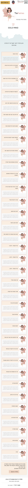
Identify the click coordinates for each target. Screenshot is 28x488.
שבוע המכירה (15, 429)
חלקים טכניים (15, 383)
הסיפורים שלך (15, 314)
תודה (17, 452)
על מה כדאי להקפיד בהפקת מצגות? (10, 360)
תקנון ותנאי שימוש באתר (14, 481)
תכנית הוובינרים (14, 417)
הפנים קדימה (15, 440)
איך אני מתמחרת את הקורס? (12, 371)
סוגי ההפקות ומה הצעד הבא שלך (11, 337)
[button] (25, 2)
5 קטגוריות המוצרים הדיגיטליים (11, 91)
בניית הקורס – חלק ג (13, 268)
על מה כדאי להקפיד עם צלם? (12, 348)
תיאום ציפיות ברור (14, 303)
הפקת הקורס (15, 326)
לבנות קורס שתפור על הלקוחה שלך (11, 234)
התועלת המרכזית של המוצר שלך (11, 150)
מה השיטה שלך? (14, 280)
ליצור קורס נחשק (14, 211)
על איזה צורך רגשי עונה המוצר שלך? (10, 114)
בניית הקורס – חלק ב (13, 257)
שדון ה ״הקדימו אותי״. (13, 200)
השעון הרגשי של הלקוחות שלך (11, 126)
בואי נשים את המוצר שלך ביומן (11, 103)
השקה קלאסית (15, 406)
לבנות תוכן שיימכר (14, 222)
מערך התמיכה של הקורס (13, 291)
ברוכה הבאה (15, 54)
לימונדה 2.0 (10, 485)
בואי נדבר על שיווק (14, 394)
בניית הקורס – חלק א (13, 245)
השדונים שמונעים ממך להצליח (12, 162)
